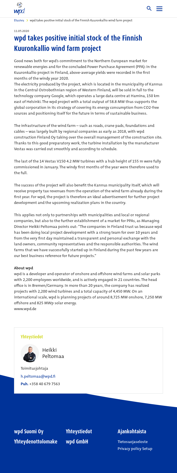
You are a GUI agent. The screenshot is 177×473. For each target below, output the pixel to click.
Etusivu (19, 20)
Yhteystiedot (79, 431)
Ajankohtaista (132, 431)
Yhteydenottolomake (35, 441)
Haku (149, 8)
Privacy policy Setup (135, 448)
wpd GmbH (77, 441)
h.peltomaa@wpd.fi (38, 376)
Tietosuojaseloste (133, 441)
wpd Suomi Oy (28, 431)
